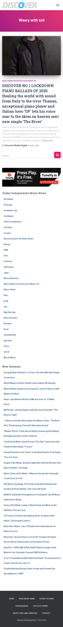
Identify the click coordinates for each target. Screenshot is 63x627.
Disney (7, 244)
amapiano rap (10, 210)
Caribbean (8, 216)
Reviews (8, 323)
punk (6, 301)
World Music (10, 357)
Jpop (6, 272)
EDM (6, 250)
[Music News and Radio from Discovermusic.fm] (21, 5)
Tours (6, 346)
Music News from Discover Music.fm (19, 81)
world (6, 352)
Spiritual (8, 340)
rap (5, 306)
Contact (46, 613)
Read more (48, 140)
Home (11, 599)
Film (6, 255)
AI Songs (8, 205)
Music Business (11, 278)
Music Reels (9, 289)
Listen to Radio (47, 599)
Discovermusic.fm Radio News (18, 238)
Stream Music (21, 606)
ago (33, 145)
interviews (8, 267)
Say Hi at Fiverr (40, 606)
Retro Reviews (10, 318)
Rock (6, 329)
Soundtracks (10, 335)
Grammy (8, 261)
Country (7, 233)
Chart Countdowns (12, 221)
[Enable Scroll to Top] (57, 621)
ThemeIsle (41, 620)
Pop (5, 295)
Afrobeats (8, 199)
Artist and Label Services (25, 613)
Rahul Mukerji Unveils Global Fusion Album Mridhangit (30, 383)
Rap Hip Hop (9, 312)
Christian (8, 227)
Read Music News (27, 599)
